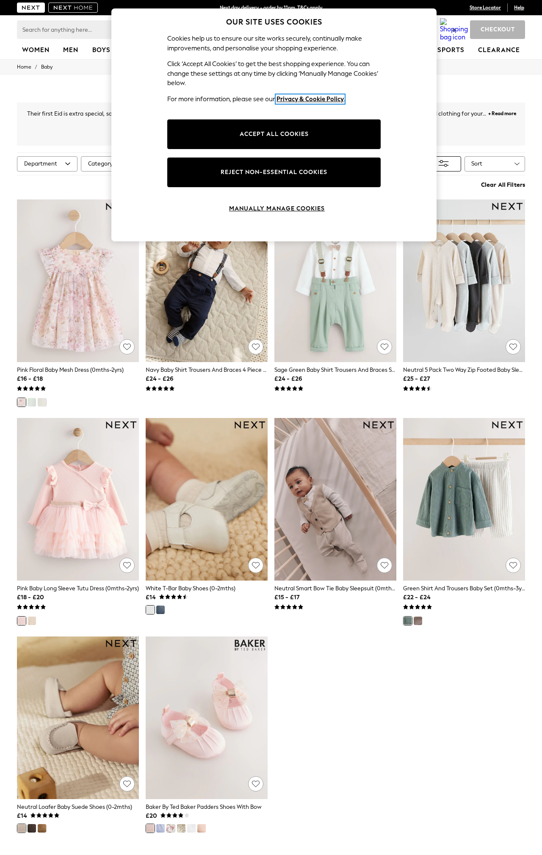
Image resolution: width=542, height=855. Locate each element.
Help (519, 8)
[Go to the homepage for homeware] (73, 8)
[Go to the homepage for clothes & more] (31, 8)
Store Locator (485, 8)
